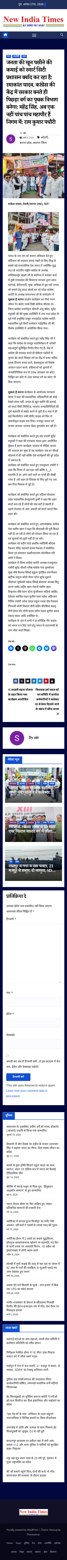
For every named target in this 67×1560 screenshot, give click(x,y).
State (31, 784)
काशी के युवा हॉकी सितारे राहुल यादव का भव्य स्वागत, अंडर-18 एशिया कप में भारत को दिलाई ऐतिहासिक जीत (31, 1169)
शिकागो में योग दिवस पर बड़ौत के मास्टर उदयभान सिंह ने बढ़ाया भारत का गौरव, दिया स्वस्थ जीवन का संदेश (32, 1148)
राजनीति (16, 56)
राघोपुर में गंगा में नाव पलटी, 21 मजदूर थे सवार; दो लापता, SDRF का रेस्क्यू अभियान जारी (33, 871)
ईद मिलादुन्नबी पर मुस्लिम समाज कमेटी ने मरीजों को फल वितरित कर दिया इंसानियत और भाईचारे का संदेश (33, 1401)
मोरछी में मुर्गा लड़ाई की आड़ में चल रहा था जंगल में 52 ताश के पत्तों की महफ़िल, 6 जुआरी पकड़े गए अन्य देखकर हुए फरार (33, 1268)
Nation (13, 784)
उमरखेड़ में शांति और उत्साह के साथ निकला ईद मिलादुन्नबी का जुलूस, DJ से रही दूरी (31, 1430)
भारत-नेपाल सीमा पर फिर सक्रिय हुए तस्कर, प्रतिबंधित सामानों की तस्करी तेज (29, 1206)
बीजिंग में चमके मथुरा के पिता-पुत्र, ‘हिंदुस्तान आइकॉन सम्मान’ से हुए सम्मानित (29, 1189)
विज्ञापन (53, 1552)
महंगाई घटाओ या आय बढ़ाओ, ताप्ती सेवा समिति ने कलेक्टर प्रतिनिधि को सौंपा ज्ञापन (30, 793)
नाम (9, 993)
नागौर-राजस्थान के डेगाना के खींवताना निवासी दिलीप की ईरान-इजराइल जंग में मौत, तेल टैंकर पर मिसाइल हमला (32, 1307)
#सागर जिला (40, 143)
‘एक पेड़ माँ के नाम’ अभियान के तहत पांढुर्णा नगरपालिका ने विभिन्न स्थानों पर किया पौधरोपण (31, 1416)
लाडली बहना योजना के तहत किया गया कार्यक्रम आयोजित (20, 694)
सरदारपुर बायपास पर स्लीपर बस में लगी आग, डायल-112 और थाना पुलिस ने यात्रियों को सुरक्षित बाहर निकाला (32, 1445)
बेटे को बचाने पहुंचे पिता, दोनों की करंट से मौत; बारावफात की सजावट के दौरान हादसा (30, 1474)
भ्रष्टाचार (57, 1543)
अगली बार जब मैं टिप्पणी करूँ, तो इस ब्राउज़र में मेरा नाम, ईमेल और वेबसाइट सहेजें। (33, 1064)
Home (10, 1543)
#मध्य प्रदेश (26, 143)
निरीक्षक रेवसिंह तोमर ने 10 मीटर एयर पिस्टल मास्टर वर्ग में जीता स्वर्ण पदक (32, 832)
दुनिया (26, 1543)
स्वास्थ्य (38, 1552)
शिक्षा (21, 1552)
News (22, 784)
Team (18, 1543)
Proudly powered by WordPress (23, 1530)
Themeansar (33, 1534)
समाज (52, 784)
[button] (61, 35)
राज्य (24, 56)
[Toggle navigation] (34, 35)
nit (24, 133)
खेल (45, 1552)
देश (8, 56)
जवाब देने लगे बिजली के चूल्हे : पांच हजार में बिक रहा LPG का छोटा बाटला (32, 1287)
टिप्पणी (11, 919)
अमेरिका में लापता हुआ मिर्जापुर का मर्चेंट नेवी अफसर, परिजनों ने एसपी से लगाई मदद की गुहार (31, 1223)
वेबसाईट (10, 1035)
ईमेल (10, 1014)
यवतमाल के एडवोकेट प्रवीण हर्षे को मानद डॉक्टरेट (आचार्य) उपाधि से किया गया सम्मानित (32, 1129)
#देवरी (44, 138)
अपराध (14, 1552)
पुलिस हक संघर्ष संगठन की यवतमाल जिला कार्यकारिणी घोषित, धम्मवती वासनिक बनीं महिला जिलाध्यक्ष (32, 1383)
